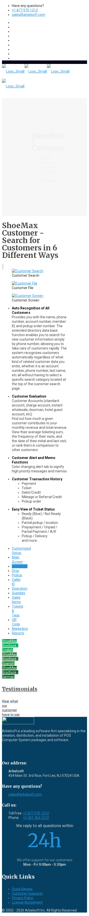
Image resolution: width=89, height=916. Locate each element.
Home (46, 158)
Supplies (18, 593)
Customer (19, 566)
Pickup (17, 575)
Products (49, 162)
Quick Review (22, 889)
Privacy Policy (22, 898)
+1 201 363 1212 (36, 818)
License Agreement (27, 902)
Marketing (20, 629)
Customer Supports (27, 893)
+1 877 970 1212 (25, 10)
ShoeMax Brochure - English (10, 645)
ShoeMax (49, 167)
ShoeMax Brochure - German (10, 672)
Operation (19, 589)
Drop (15, 571)
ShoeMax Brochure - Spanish (10, 658)
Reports (18, 633)
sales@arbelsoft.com (28, 15)
